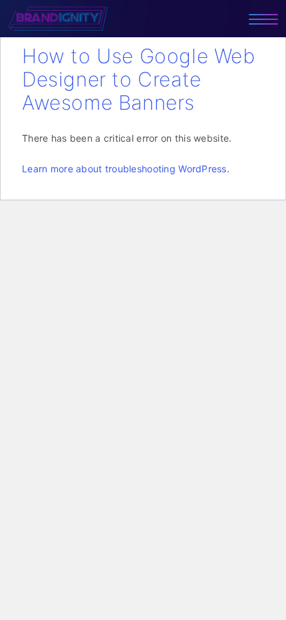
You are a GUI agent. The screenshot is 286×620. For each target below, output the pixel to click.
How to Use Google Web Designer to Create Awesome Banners (138, 79)
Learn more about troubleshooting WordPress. (125, 168)
